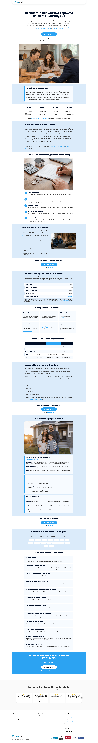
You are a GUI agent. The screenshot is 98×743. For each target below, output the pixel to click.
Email (67, 719)
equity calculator (66, 300)
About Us (37, 1)
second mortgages (46, 28)
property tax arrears (48, 326)
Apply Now (80, 1)
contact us (45, 670)
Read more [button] (24, 699)
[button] (16, 697)
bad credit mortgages (27, 331)
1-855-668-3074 (56, 38)
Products (41, 1)
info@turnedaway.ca (70, 721)
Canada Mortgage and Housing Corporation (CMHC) (40, 118)
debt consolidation (54, 146)
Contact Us (64, 1)
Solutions (47, 1)
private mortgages (58, 28)
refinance (62, 146)
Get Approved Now (49, 34)
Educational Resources (55, 1)
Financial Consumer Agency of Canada (33, 399)
